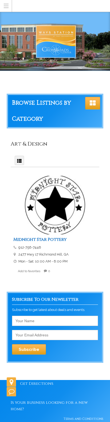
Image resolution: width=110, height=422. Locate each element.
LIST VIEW (19, 160)
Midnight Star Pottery (40, 239)
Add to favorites (29, 271)
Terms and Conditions (83, 419)
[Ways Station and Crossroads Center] (56, 6)
